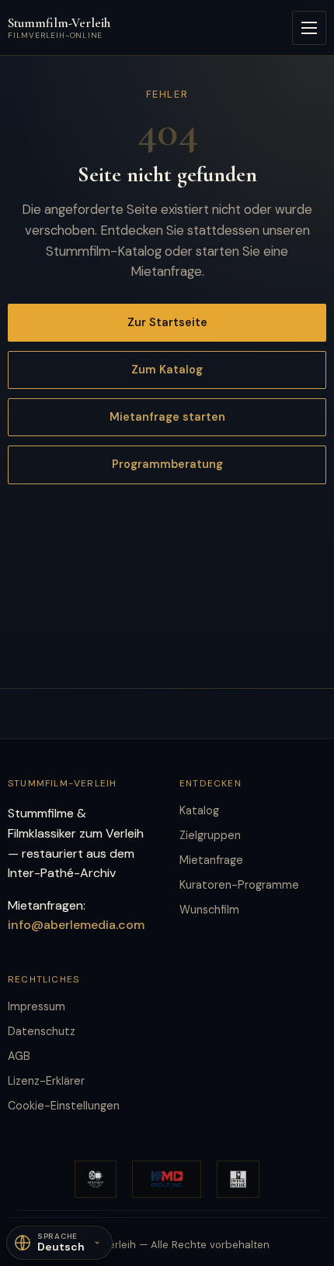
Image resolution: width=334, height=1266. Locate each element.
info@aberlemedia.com (76, 925)
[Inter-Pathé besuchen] (238, 1179)
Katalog (199, 810)
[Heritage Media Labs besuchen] (96, 1179)
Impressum (36, 1006)
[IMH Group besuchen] (166, 1179)
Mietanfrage (211, 860)
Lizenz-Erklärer (46, 1081)
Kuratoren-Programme (239, 885)
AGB (19, 1056)
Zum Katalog (167, 370)
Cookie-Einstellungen (64, 1106)
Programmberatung (167, 464)
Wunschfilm (209, 910)
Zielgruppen (210, 835)
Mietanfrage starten (167, 417)
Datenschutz (41, 1031)
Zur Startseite (167, 322)
